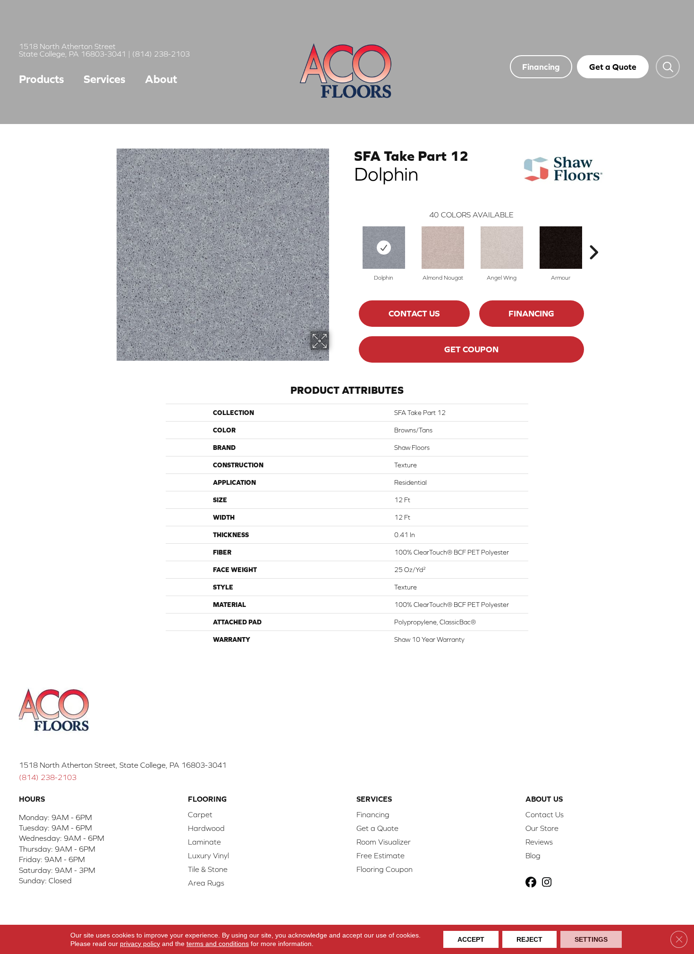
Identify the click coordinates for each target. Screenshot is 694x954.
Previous (349, 238)
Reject (529, 939)
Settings (591, 939)
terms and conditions (217, 943)
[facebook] (532, 883)
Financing (531, 313)
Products (41, 79)
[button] (668, 66)
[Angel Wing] (501, 247)
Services (105, 79)
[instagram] (549, 883)
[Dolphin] (383, 247)
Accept (470, 939)
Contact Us (414, 313)
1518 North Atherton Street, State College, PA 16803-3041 (123, 765)
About (161, 79)
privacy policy (140, 943)
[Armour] (560, 247)
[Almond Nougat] (442, 247)
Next (593, 238)
